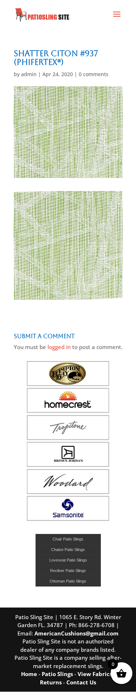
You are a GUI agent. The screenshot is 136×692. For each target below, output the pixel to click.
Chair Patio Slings (68, 539)
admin (29, 74)
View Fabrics (95, 674)
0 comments (93, 74)
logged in (59, 347)
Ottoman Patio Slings (68, 581)
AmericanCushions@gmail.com (76, 633)
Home (29, 674)
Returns (51, 682)
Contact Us (81, 682)
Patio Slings (57, 674)
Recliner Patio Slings (68, 570)
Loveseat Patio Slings (68, 560)
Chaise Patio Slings (68, 549)
